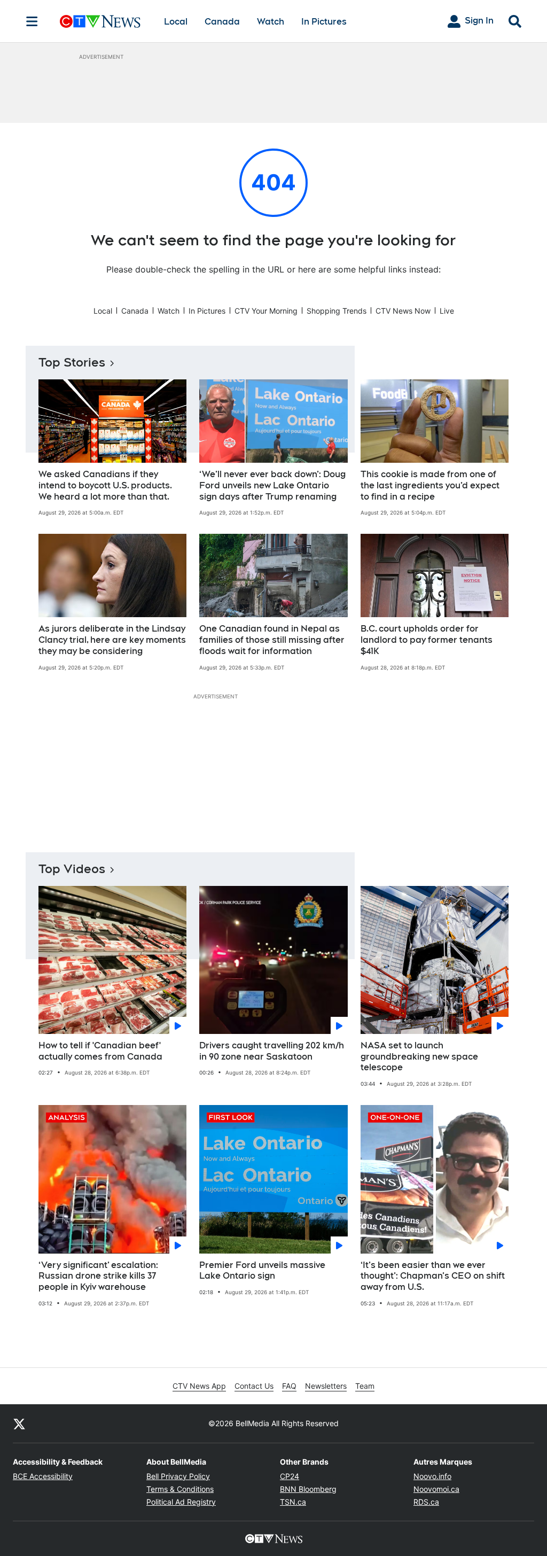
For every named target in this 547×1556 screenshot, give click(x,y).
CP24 (289, 1476)
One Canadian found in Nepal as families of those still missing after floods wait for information (272, 640)
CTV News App (199, 1385)
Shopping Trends (336, 310)
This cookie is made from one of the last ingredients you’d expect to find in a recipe (430, 485)
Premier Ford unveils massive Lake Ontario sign (262, 1270)
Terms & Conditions (180, 1488)
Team (364, 1385)
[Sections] (32, 21)
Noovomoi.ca (436, 1488)
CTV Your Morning (266, 310)
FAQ (289, 1385)
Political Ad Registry (181, 1501)
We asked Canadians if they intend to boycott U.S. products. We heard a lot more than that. (105, 485)
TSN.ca (293, 1501)
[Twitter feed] (19, 1423)
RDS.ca (426, 1501)
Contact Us (254, 1385)
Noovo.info (432, 1476)
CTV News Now (403, 310)
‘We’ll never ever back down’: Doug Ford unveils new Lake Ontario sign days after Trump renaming (272, 485)
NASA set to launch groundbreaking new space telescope (419, 1056)
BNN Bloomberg (308, 1488)
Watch (270, 22)
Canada (222, 22)
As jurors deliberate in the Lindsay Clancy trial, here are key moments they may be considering (112, 640)
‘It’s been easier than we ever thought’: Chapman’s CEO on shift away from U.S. (433, 1276)
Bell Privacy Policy (178, 1476)
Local (175, 22)
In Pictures (324, 22)
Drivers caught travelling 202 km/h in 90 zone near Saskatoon (271, 1051)
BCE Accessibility (43, 1476)
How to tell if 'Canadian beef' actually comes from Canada (100, 1051)
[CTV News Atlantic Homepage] (100, 21)
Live (447, 310)
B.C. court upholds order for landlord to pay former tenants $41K (427, 640)
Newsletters (326, 1385)
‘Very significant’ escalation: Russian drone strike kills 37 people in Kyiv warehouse (98, 1276)
